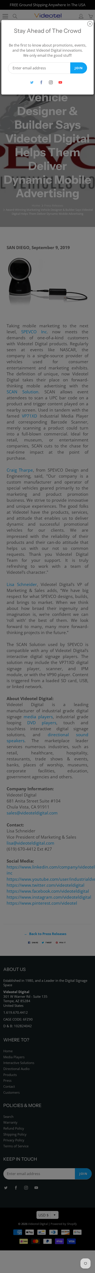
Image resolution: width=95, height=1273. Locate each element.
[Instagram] (51, 82)
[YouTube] (60, 82)
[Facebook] (41, 82)
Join (79, 68)
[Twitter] (32, 82)
